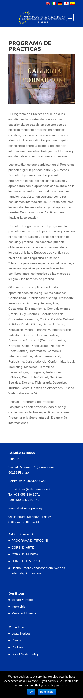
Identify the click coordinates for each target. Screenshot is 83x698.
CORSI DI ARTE (23, 547)
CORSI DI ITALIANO (26, 561)
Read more (47, 691)
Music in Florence (24, 613)
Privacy (17, 640)
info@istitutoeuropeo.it (34, 489)
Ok (31, 691)
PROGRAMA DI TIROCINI (30, 540)
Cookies (17, 647)
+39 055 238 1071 (27, 494)
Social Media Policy (25, 654)
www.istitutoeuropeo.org (25, 508)
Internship (18, 606)
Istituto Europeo (23, 599)
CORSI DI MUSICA (25, 554)
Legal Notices (21, 633)
